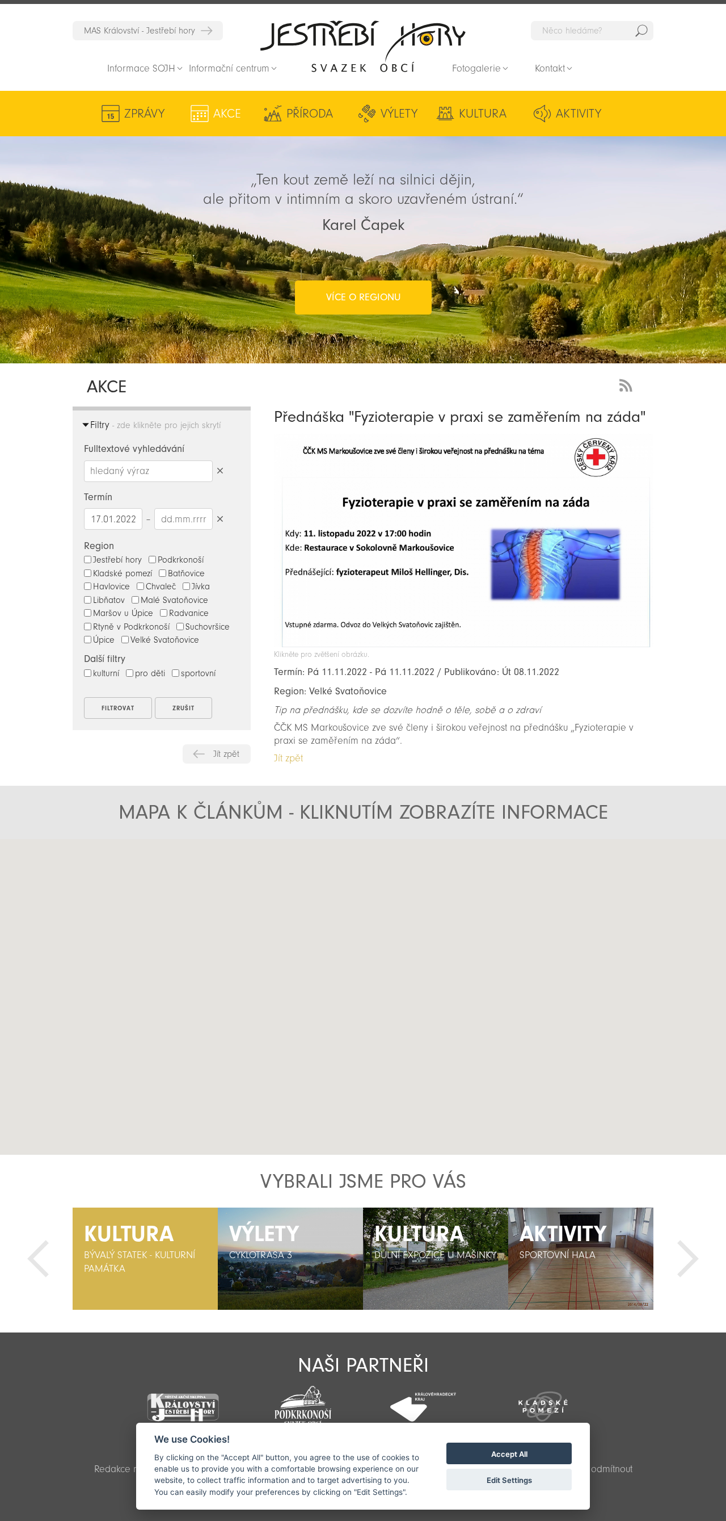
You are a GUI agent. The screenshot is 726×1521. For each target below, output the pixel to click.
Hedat (641, 30)
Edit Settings (509, 1480)
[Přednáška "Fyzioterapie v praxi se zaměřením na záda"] (463, 644)
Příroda (309, 113)
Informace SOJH (141, 68)
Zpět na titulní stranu (363, 46)
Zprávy (144, 113)
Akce (227, 113)
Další (688, 1258)
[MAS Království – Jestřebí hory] (183, 1400)
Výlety (399, 113)
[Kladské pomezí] (543, 1401)
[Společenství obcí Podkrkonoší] (303, 1402)
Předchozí (38, 1258)
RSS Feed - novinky (627, 384)
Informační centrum (229, 68)
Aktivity (578, 113)
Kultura (482, 113)
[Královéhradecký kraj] (423, 1400)
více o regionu (363, 297)
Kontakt (550, 68)
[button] (246, 947)
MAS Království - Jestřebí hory (139, 31)
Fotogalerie (476, 68)
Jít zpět (226, 754)
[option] (145, 1259)
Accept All (509, 1454)
